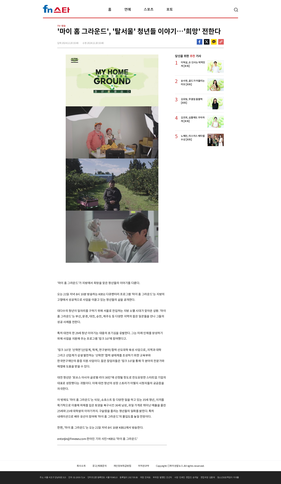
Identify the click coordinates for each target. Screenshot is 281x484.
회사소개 (81, 465)
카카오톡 (214, 42)
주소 (221, 42)
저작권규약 (143, 465)
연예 (127, 9)
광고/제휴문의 (99, 465)
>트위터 (206, 42)
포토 (169, 9)
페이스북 (199, 42)
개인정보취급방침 (122, 465)
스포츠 (148, 9)
